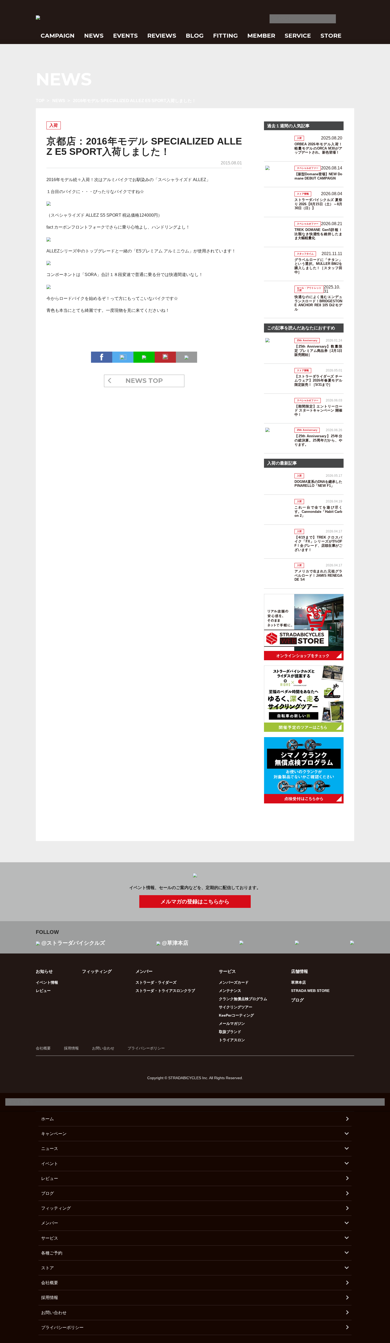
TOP (40, 100)
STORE (330, 35)
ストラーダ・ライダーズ (156, 982)
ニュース (49, 1148)
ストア (47, 1267)
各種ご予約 (51, 1252)
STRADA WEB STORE (310, 990)
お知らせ (44, 971)
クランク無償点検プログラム (243, 999)
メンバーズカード (234, 982)
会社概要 (43, 1048)
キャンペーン (54, 1133)
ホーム (47, 1118)
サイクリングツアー (235, 1007)
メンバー (49, 1223)
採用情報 (71, 1048)
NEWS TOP (144, 380)
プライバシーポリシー (146, 1048)
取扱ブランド (230, 1032)
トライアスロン (232, 1040)
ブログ (297, 1000)
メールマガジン (232, 1023)
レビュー (43, 990)
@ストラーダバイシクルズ (73, 943)
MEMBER (261, 35)
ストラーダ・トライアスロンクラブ (165, 990)
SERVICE (298, 35)
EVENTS (125, 35)
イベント (49, 1163)
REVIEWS (161, 35)
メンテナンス (230, 990)
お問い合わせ (103, 1048)
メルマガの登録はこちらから (195, 901)
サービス (49, 1238)
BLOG (194, 35)
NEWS (93, 35)
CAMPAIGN (58, 35)
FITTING (225, 35)
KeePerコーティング (236, 1015)
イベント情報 (47, 982)
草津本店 (298, 982)
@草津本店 (175, 943)
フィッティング (97, 971)
